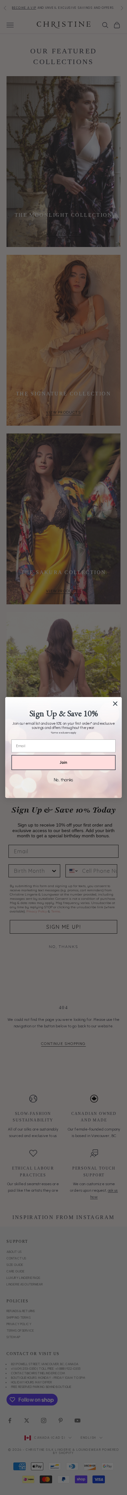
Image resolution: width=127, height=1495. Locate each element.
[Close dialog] (115, 703)
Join (63, 762)
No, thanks (63, 779)
